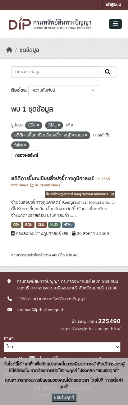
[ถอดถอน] (38, 125)
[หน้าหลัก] (9, 50)
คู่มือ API (72, 255)
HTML (68, 224)
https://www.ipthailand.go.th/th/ (90, 329)
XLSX (54, 224)
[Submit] (108, 72)
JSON (28, 224)
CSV (16, 224)
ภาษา (9, 339)
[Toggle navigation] (115, 24)
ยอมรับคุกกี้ (64, 397)
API (54, 255)
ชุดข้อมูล (29, 50)
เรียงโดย (18, 90)
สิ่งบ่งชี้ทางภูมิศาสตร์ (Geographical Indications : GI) (80, 194)
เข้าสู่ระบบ (113, 5)
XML (41, 224)
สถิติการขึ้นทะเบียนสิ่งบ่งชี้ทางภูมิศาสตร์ (53, 178)
